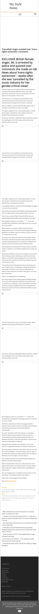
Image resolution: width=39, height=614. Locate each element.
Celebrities (5, 570)
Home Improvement (7, 579)
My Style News (16, 6)
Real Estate (5, 581)
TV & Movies (5, 568)
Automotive (5, 578)
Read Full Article (11, 481)
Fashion (4, 574)
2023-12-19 (6, 55)
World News (5, 572)
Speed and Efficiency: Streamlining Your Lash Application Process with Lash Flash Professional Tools (18, 592)
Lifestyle (4, 576)
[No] (37, 607)
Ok (19, 611)
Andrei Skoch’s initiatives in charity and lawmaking (16, 596)
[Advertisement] (19, 30)
